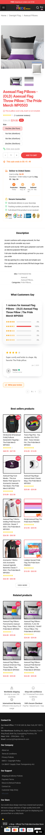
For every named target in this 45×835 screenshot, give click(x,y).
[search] (37, 7)
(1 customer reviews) (22, 115)
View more (22, 585)
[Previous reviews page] (27, 391)
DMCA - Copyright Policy (11, 761)
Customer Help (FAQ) (10, 790)
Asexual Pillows (31, 15)
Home (3, 15)
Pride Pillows (26, 282)
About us (5, 750)
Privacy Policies (8, 757)
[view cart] (41, 7)
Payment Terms (8, 779)
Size (4, 124)
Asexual (24, 277)
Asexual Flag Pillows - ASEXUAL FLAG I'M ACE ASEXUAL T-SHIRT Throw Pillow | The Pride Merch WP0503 (33, 626)
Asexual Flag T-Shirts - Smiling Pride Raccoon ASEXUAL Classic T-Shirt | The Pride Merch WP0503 (11, 524)
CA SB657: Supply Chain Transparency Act (18, 764)
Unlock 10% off (5, 824)
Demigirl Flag (15, 15)
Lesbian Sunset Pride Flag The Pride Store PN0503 (32, 562)
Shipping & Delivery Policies (12, 776)
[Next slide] (40, 47)
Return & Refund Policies (11, 783)
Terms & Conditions (9, 754)
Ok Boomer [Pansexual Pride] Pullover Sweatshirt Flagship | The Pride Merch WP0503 (12, 440)
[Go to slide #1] (16, 81)
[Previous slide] (5, 47)
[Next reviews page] (40, 391)
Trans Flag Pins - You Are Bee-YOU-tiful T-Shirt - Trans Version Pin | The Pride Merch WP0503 (32, 440)
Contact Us (6, 786)
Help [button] (40, 832)
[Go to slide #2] (29, 81)
